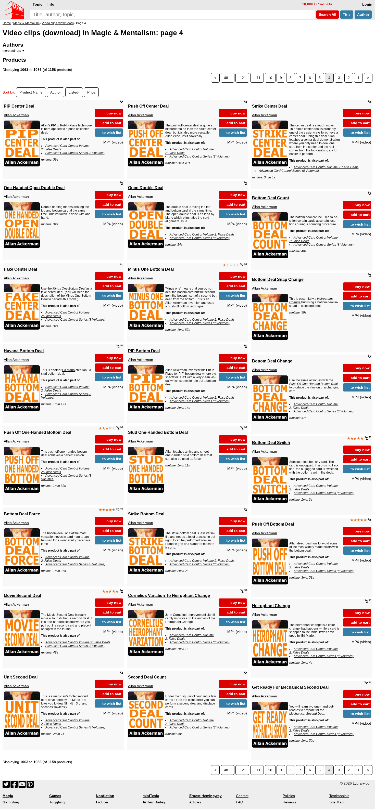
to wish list (111, 133)
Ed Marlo (68, 370)
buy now (113, 113)
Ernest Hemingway (205, 796)
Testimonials (339, 796)
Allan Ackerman (16, 115)
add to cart (112, 123)
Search (327, 14)
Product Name (31, 92)
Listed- (74, 92)
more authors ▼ (14, 51)
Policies (289, 796)
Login (367, 4)
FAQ (239, 802)
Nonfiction (105, 796)
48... (227, 78)
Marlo (169, 217)
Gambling (11, 802)
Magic (8, 796)
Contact (242, 796)
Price (91, 92)
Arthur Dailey (154, 802)
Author (363, 14)
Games (55, 796)
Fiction (102, 802)
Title (347, 14)
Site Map (336, 802)
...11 (257, 78)
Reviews (289, 802)
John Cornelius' (176, 615)
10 (270, 78)
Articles (195, 802)
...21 (242, 78)
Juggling (57, 802)
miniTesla (151, 796)
